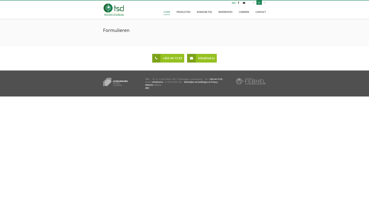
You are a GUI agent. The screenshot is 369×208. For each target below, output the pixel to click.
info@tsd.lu (206, 58)
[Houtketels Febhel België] (251, 81)
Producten (183, 12)
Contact (261, 12)
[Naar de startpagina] (113, 9)
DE (264, 2)
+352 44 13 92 (172, 58)
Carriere (244, 12)
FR (254, 2)
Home (166, 12)
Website (149, 84)
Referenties (225, 12)
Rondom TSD (204, 12)
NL (259, 2)
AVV (234, 2)
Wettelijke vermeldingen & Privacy (201, 82)
